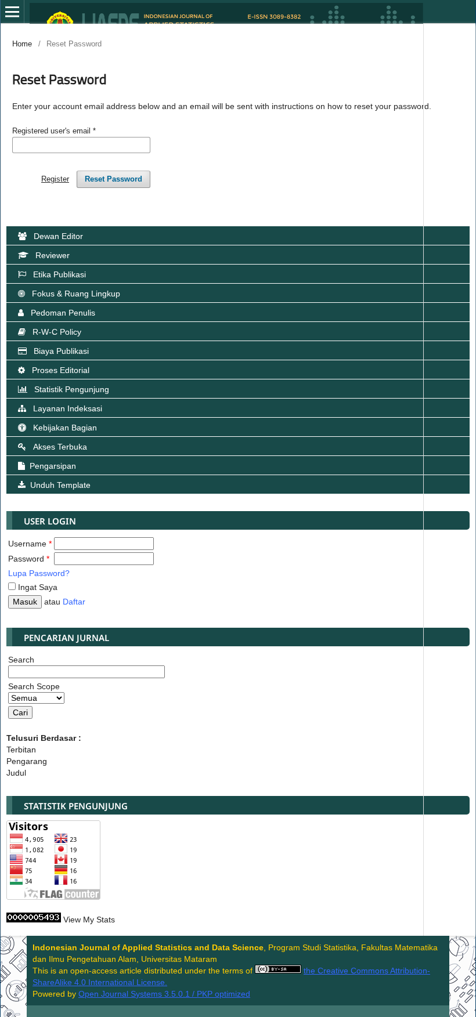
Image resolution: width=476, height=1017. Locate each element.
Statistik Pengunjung (71, 389)
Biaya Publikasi (61, 351)
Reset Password (113, 179)
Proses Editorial (60, 370)
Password (28, 558)
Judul (16, 772)
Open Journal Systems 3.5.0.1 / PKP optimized (164, 993)
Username (30, 543)
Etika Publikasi (59, 274)
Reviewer (52, 255)
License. (150, 982)
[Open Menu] (12, 11)
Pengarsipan (53, 466)
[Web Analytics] (33, 919)
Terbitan (21, 749)
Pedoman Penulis (63, 312)
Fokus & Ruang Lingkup (76, 293)
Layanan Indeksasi (67, 408)
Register (55, 179)
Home (22, 43)
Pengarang (26, 761)
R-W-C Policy (57, 331)
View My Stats (89, 919)
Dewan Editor (58, 236)
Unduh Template (60, 485)
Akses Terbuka (60, 446)
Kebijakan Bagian (65, 427)
